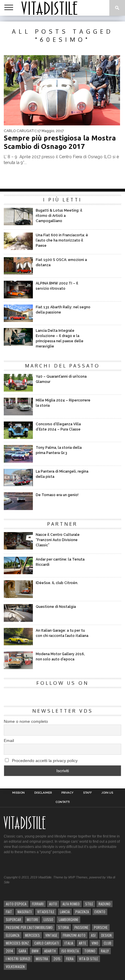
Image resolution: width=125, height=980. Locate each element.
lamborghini (68, 919)
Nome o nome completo (26, 721)
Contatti (63, 802)
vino (95, 943)
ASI (93, 935)
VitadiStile (45, 911)
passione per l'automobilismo (29, 927)
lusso (48, 919)
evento (99, 911)
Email (9, 740)
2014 (9, 950)
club (107, 943)
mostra (42, 958)
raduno (104, 903)
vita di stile (88, 958)
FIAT (9, 911)
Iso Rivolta (70, 950)
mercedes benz (17, 943)
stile (89, 903)
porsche (101, 927)
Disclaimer (43, 792)
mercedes (32, 935)
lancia (65, 911)
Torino (89, 950)
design (106, 935)
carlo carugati (46, 943)
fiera (70, 958)
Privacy (67, 792)
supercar (13, 919)
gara (22, 950)
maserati (24, 911)
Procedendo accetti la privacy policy (44, 760)
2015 (56, 958)
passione (81, 927)
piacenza (82, 911)
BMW (35, 950)
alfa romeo (71, 903)
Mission (18, 792)
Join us (107, 792)
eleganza (12, 935)
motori (32, 919)
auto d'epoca (16, 903)
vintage (51, 935)
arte (82, 943)
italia (69, 943)
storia (63, 927)
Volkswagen (15, 966)
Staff (87, 792)
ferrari (38, 903)
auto (53, 903)
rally (105, 950)
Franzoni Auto (74, 935)
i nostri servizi (18, 958)
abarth (50, 950)
